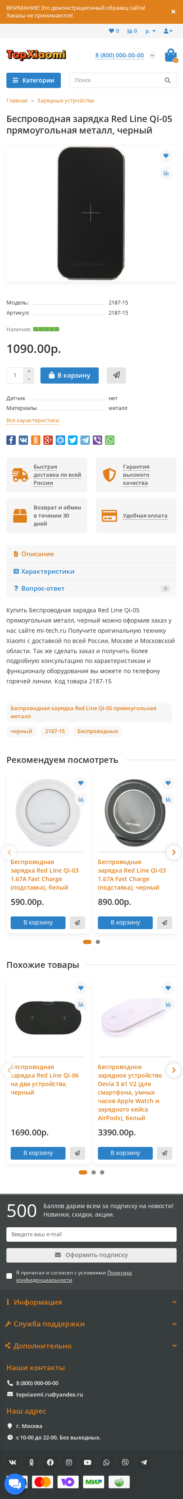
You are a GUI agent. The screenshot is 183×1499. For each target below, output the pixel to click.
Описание (37, 553)
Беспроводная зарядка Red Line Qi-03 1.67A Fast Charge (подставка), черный (132, 874)
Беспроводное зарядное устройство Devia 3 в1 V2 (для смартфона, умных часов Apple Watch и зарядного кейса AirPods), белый (130, 1092)
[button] (87, 942)
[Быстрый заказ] (116, 375)
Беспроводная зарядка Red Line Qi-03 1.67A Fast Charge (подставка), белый (45, 874)
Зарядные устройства (65, 100)
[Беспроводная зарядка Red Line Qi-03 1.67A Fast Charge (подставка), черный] (135, 813)
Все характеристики (32, 420)
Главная (17, 100)
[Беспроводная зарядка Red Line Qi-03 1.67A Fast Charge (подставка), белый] (48, 813)
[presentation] (9, 852)
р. (148, 30)
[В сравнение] (166, 173)
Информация (38, 1302)
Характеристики (47, 571)
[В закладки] (166, 156)
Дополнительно (42, 1346)
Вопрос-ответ (94, 588)
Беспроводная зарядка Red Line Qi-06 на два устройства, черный (45, 1079)
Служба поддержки (49, 1324)
